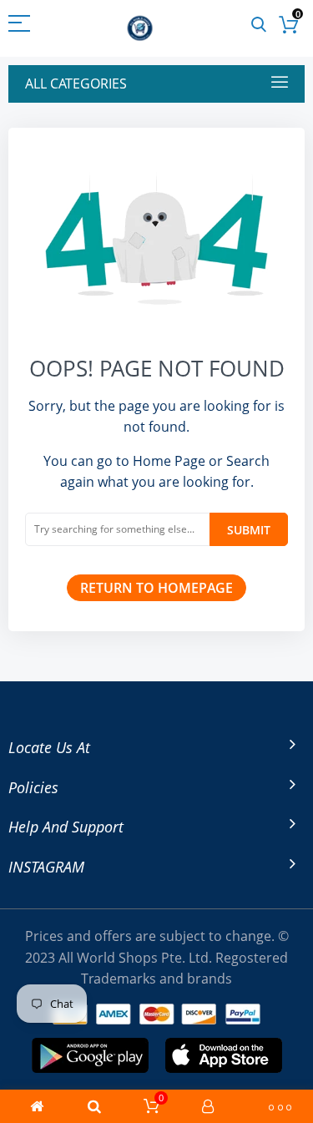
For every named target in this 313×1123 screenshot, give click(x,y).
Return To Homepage (156, 588)
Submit (248, 530)
